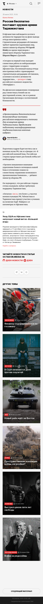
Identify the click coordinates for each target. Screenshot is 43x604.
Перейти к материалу (9, 246)
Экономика (9, 320)
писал (15, 194)
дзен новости (14, 260)
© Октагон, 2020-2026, (21, 598)
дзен (30, 260)
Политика (8, 503)
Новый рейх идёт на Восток (19, 418)
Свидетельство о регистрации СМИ (22, 601)
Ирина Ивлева (8, 17)
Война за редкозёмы (15, 556)
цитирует (22, 79)
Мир (6, 414)
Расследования (11, 552)
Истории (8, 366)
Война (7, 458)
